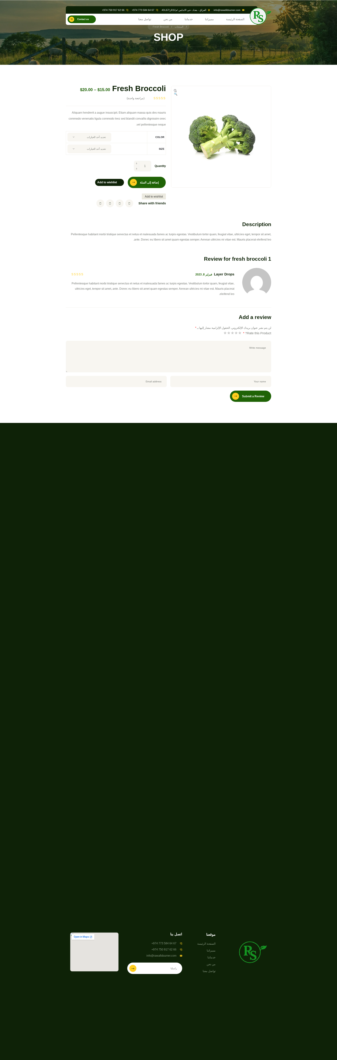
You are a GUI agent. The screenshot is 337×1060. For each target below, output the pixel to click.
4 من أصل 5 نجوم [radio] (228, 332)
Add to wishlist (107, 182)
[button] (175, 94)
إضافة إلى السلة (149, 182)
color (159, 137)
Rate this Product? (257, 333)
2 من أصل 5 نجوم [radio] (236, 332)
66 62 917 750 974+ (113, 10)
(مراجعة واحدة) (135, 98)
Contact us (83, 19)
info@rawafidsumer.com (227, 10)
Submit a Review (253, 396)
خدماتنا (189, 19)
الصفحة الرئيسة (235, 19)
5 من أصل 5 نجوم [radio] (225, 332)
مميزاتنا (209, 19)
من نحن (167, 19)
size (161, 148)
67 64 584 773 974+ (143, 10)
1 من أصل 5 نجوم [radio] (240, 332)
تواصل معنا (144, 19)
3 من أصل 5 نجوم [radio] (232, 332)
